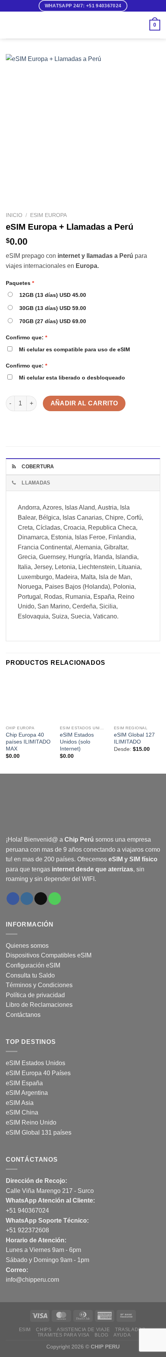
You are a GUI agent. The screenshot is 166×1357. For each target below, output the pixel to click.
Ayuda (121, 1335)
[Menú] (10, 24)
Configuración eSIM (33, 965)
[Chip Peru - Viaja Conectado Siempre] (83, 25)
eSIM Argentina (27, 1092)
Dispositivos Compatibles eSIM (48, 955)
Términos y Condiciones (39, 985)
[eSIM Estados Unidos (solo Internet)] (83, 699)
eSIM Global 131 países (38, 1132)
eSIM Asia (20, 1102)
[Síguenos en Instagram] (26, 898)
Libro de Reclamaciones (39, 1004)
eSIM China (22, 1112)
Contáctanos (23, 1014)
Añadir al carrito (84, 403)
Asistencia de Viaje (83, 1329)
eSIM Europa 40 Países (39, 1073)
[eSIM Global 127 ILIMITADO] (137, 699)
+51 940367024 (27, 1210)
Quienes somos (27, 945)
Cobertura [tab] (38, 466)
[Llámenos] (54, 898)
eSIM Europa (48, 215)
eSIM (25, 1329)
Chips (43, 1329)
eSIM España (24, 1083)
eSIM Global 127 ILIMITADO (134, 738)
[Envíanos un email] (40, 898)
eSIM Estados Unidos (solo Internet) (77, 741)
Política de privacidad (35, 995)
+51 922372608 (27, 1230)
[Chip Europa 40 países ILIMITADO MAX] (29, 699)
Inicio (14, 215)
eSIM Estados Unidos (35, 1063)
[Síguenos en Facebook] (13, 898)
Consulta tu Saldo (30, 975)
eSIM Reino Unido (31, 1122)
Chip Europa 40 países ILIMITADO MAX (28, 741)
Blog (101, 1335)
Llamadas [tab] (36, 483)
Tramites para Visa (63, 1335)
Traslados (130, 1329)
